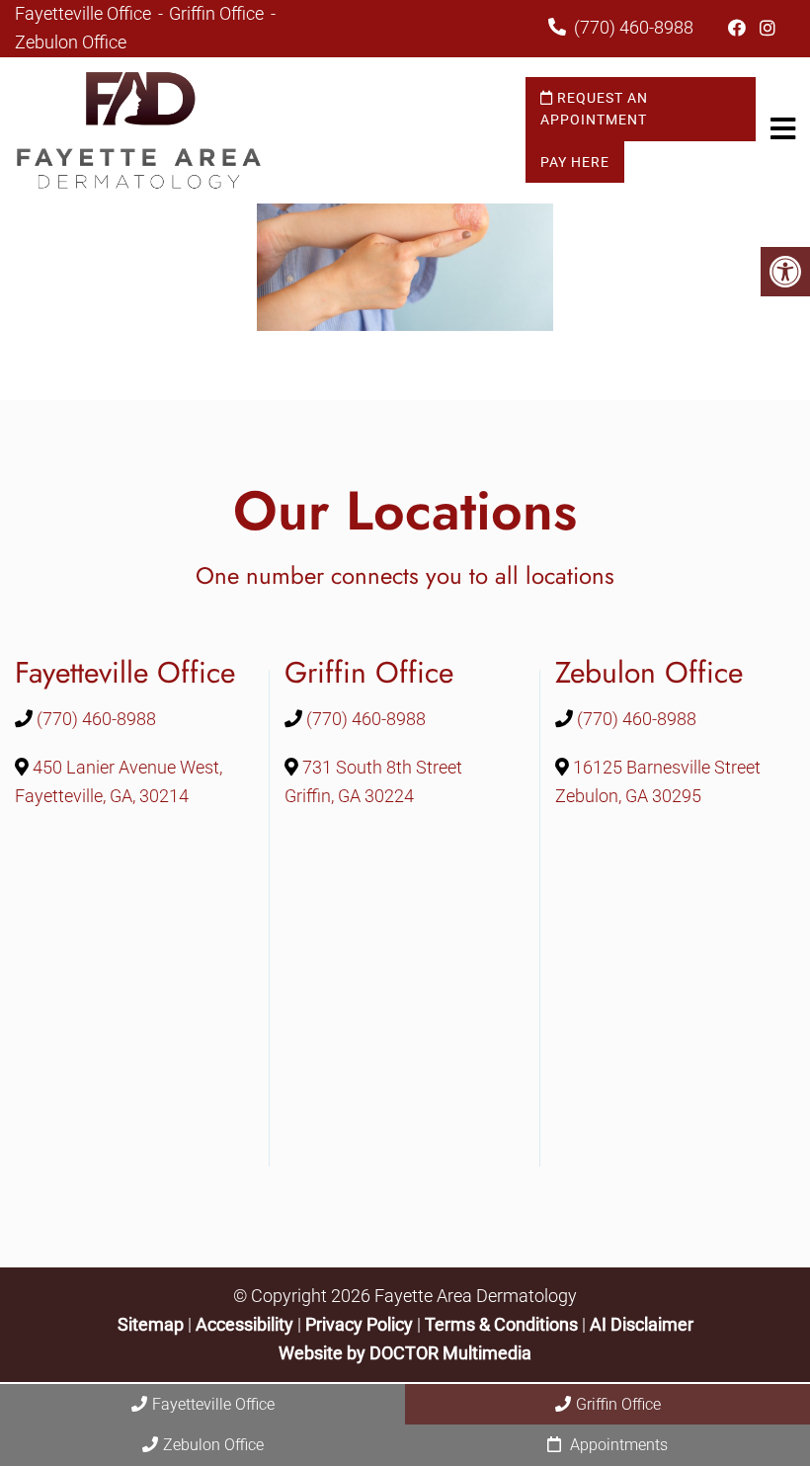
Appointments (617, 1444)
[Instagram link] (767, 28)
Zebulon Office (70, 42)
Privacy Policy (361, 1324)
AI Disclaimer (641, 1324)
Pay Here (574, 162)
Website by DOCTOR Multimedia (405, 1353)
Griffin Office (218, 13)
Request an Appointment (594, 108)
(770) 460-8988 (633, 27)
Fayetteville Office (85, 13)
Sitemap (151, 1324)
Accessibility (244, 1324)
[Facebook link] (739, 28)
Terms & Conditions (503, 1324)
